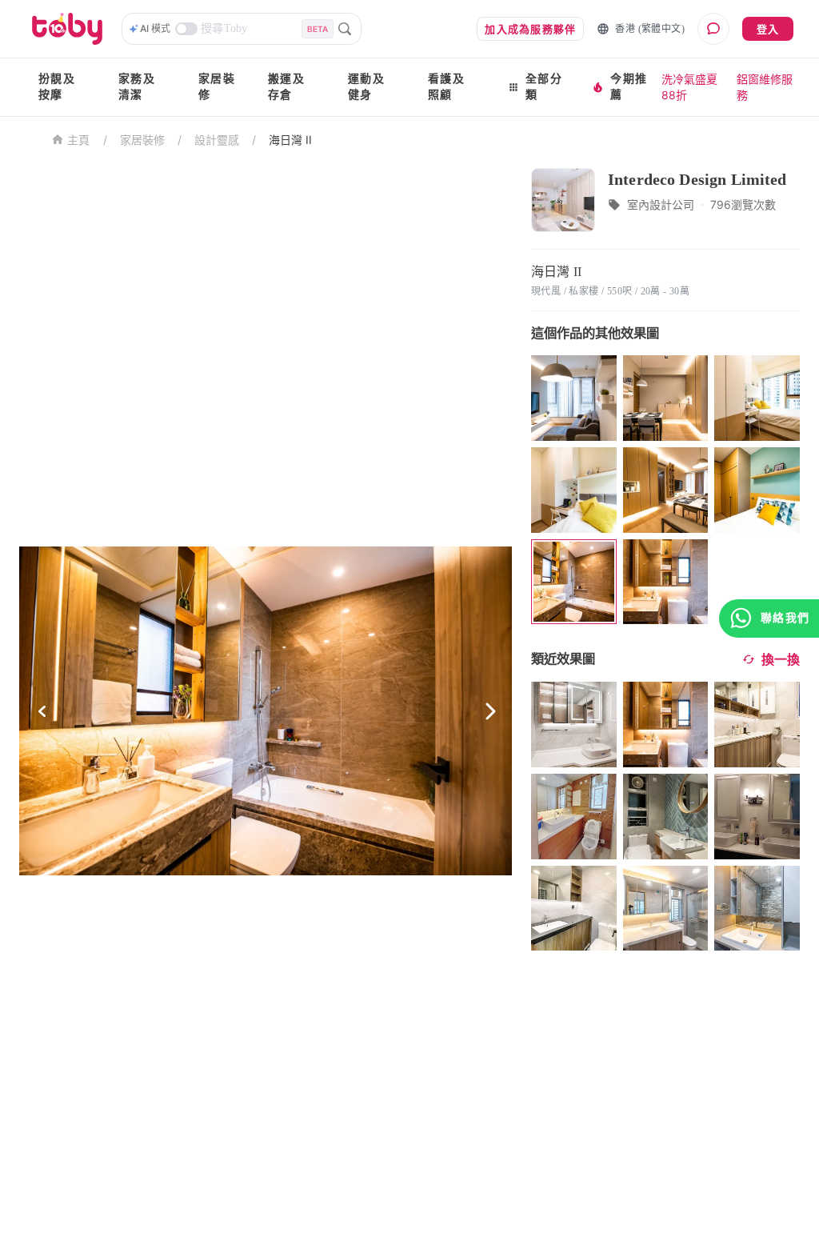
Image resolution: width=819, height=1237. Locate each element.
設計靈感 (216, 139)
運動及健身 (366, 87)
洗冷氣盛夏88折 (689, 87)
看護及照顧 (446, 87)
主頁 (78, 140)
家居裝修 (216, 87)
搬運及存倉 (286, 87)
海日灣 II (290, 139)
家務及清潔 (136, 87)
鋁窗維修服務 (765, 87)
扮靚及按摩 (56, 87)
